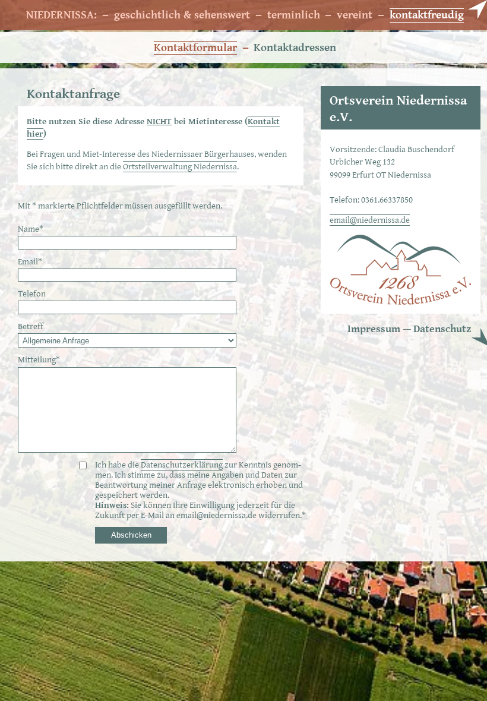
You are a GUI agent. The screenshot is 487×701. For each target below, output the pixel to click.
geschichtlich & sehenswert (182, 15)
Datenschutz (442, 329)
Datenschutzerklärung (182, 465)
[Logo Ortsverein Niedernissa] (401, 303)
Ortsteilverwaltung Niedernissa (180, 167)
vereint (354, 15)
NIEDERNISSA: (61, 15)
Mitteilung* (39, 360)
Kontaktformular (195, 47)
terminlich (293, 15)
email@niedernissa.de (370, 220)
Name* (30, 229)
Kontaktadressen (295, 48)
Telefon (32, 294)
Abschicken (131, 535)
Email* (30, 262)
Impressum (373, 329)
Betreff (30, 326)
